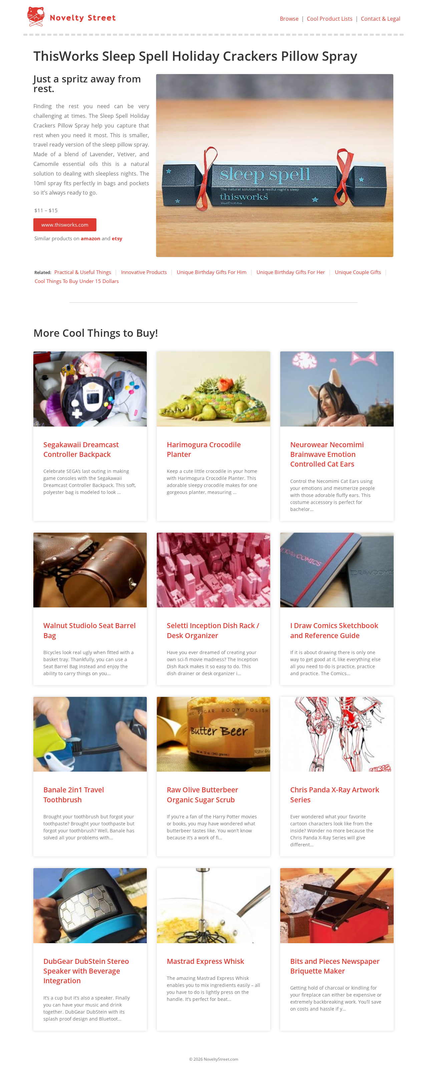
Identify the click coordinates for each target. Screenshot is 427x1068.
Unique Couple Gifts (358, 272)
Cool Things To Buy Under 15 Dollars (77, 281)
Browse (289, 18)
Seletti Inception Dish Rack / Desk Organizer (213, 630)
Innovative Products (144, 272)
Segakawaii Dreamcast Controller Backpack (81, 449)
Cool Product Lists (330, 18)
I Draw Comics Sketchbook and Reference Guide (334, 630)
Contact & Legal (380, 18)
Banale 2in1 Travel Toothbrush (73, 794)
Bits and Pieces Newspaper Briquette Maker (335, 966)
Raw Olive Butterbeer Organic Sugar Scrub (202, 794)
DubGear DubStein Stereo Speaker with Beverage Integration (86, 971)
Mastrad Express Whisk (205, 961)
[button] (64, 224)
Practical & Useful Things (82, 272)
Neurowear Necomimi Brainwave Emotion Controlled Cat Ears (327, 454)
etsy (117, 238)
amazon (90, 238)
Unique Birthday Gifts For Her (291, 272)
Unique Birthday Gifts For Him (212, 272)
